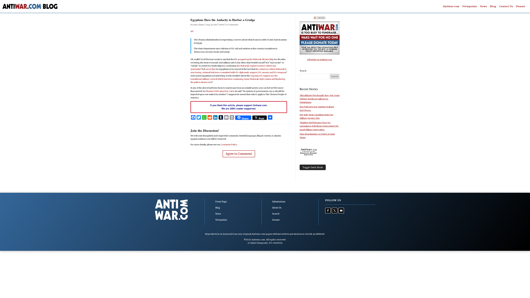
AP (191, 31)
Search (275, 213)
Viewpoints (469, 6)
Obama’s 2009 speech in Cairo (220, 91)
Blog (493, 6)
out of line (210, 69)
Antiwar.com (451, 6)
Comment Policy (229, 144)
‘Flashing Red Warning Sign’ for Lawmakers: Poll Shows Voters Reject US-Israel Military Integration (319, 126)
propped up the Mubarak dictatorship (256, 59)
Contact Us (506, 6)
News (483, 6)
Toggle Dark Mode (312, 167)
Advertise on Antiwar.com (319, 59)
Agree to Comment (239, 153)
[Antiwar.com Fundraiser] (320, 54)
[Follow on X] (334, 210)
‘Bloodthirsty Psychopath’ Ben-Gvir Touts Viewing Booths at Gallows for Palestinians (320, 99)
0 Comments (232, 24)
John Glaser (198, 24)
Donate (520, 6)
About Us (276, 207)
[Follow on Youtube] (341, 210)
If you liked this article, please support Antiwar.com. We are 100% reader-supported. (238, 107)
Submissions (278, 201)
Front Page (221, 201)
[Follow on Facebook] (328, 210)
